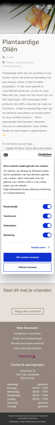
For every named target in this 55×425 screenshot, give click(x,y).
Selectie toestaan (27, 267)
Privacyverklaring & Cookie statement (23, 416)
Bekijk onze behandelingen (27, 338)
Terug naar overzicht (27, 311)
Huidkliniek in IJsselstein (27, 333)
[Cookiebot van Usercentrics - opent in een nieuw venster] (38, 155)
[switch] (47, 215)
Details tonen (38, 247)
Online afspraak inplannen (27, 348)
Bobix (43, 422)
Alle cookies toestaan (27, 257)
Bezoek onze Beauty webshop (27, 343)
